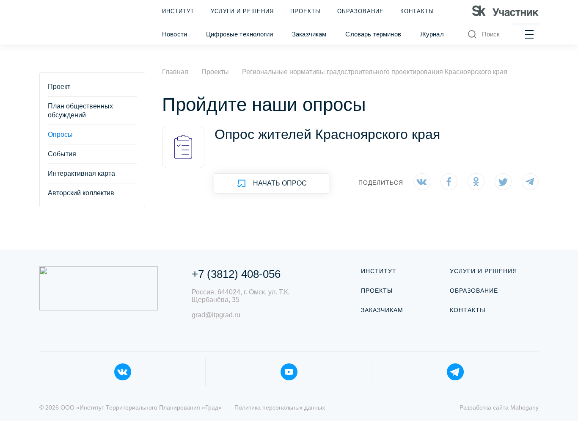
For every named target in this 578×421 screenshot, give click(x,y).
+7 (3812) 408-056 (236, 274)
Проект (59, 86)
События (62, 154)
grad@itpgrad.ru (216, 315)
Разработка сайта (499, 407)
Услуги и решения (242, 11)
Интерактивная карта (81, 173)
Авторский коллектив (81, 193)
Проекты (305, 11)
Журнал (432, 34)
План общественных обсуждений (80, 110)
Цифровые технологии (239, 34)
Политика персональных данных (279, 407)
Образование (360, 11)
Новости (174, 34)
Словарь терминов (373, 34)
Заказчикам (309, 34)
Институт (178, 11)
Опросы (60, 134)
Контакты (417, 11)
